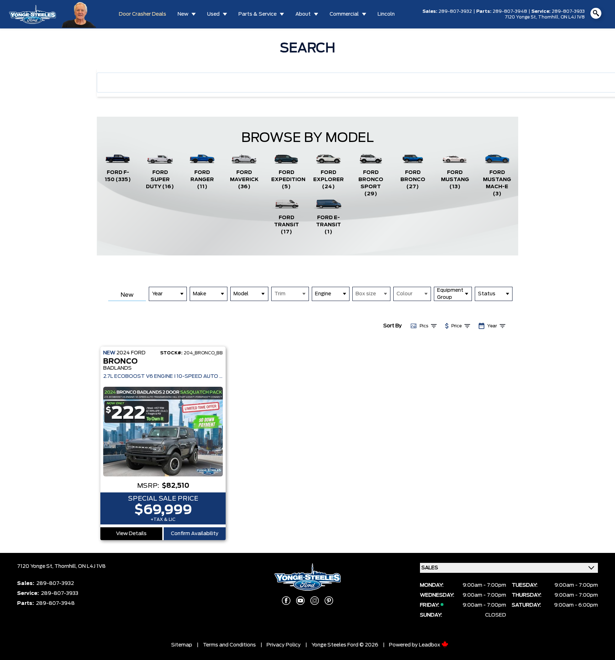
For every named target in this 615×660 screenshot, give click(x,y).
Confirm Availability (195, 533)
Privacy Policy (284, 645)
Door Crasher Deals (142, 14)
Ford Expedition (288, 179)
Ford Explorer (328, 179)
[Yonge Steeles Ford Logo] (32, 14)
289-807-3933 (568, 11)
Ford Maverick (244, 179)
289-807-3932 (455, 11)
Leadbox (430, 645)
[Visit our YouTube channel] (300, 600)
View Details (131, 533)
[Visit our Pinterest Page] (329, 600)
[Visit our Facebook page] (286, 600)
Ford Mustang (455, 179)
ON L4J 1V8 (573, 17)
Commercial (344, 14)
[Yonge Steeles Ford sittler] (79, 14)
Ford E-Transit (328, 224)
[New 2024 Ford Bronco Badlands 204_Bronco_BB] (163, 432)
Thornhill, (549, 17)
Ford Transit (286, 224)
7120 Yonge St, (521, 17)
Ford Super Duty (160, 179)
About (303, 14)
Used (213, 14)
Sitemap (181, 645)
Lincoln (386, 14)
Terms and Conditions (229, 645)
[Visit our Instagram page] (314, 600)
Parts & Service (257, 14)
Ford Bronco (412, 179)
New (183, 14)
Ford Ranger (202, 179)
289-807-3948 (510, 11)
